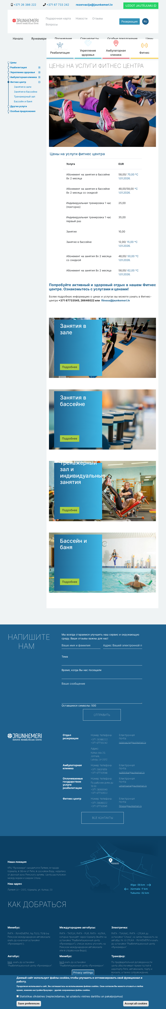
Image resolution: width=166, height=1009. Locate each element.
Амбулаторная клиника (116, 52)
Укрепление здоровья (88, 52)
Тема (65, 656)
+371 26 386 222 (24, 4)
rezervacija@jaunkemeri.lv (94, 4)
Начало (18, 38)
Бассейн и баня (23, 101)
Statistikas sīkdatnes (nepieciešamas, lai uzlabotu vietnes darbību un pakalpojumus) (71, 996)
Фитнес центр (18, 82)
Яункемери (38, 38)
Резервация (129, 21)
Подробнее (69, 367)
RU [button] (145, 21)
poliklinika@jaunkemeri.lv (132, 772)
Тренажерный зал (24, 96)
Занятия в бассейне (25, 91)
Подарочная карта (58, 18)
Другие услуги (18, 106)
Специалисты (89, 38)
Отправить (102, 715)
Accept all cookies (136, 1003)
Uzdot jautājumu (139, 5)
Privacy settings (83, 972)
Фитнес (144, 52)
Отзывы (97, 18)
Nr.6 (10, 962)
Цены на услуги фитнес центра (77, 154)
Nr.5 (61, 962)
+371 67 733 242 (57, 4)
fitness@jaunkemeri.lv (115, 300)
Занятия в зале (22, 86)
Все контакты (102, 817)
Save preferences (29, 1003)
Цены (149, 38)
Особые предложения (122, 38)
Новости (81, 18)
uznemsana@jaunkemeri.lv (133, 785)
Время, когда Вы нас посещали (81, 670)
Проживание (63, 38)
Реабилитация (60, 52)
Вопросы (52, 24)
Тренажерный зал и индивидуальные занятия (82, 472)
